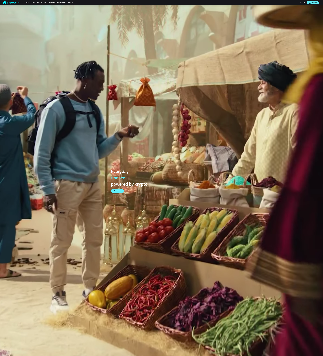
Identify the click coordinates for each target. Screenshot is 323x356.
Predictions (52, 2)
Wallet (27, 2)
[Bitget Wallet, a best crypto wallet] (13, 2)
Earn (45, 2)
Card (33, 2)
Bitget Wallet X (61, 2)
